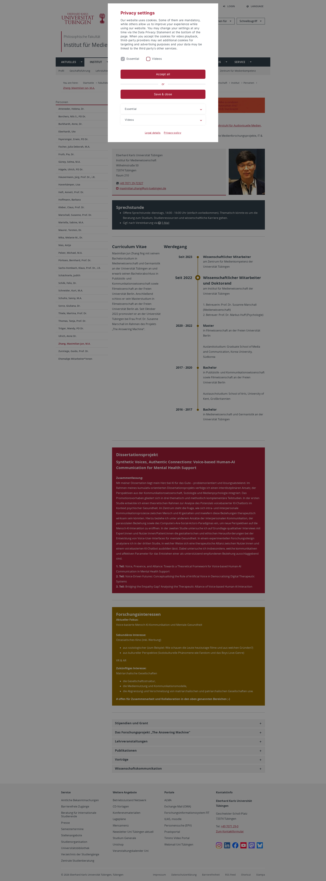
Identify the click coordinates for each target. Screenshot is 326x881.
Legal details (152, 132)
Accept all (163, 74)
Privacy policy (172, 132)
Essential (132, 58)
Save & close (163, 94)
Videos (157, 58)
